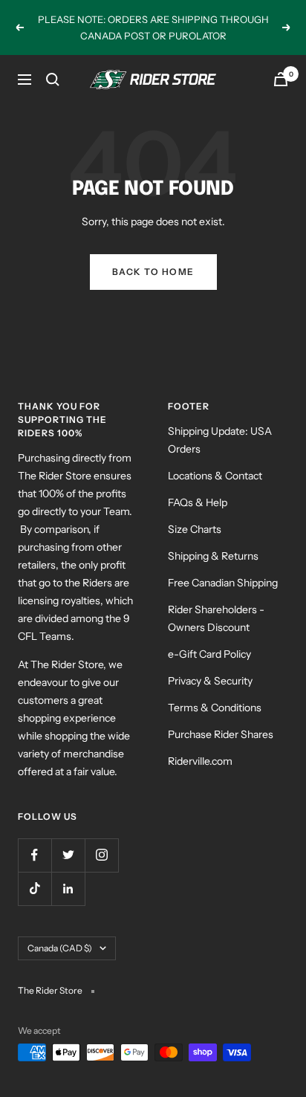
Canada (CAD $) (59, 948)
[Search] (52, 79)
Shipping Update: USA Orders (220, 440)
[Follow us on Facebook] (34, 855)
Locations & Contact (215, 475)
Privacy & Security (210, 680)
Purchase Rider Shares (220, 734)
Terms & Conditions (214, 707)
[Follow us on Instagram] (101, 855)
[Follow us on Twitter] (68, 855)
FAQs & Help (197, 502)
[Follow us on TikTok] (34, 888)
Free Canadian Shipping (223, 582)
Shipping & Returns (213, 556)
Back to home (153, 271)
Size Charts (194, 529)
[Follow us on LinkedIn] (68, 888)
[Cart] (280, 79)
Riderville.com (200, 761)
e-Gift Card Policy (209, 654)
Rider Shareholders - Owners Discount (216, 618)
